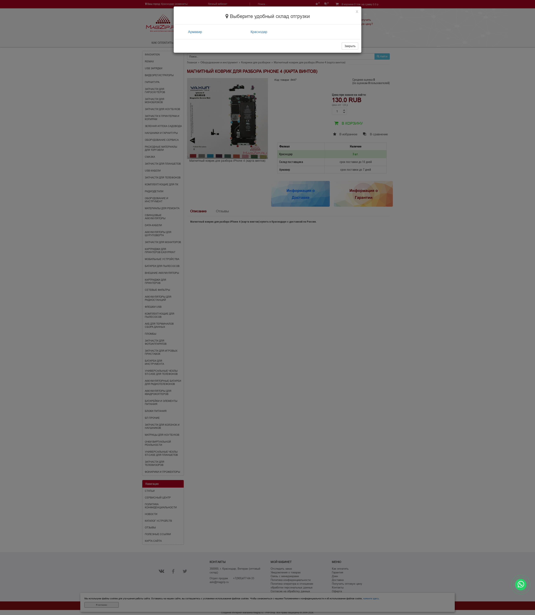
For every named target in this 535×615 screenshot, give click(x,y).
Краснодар (259, 32)
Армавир (195, 32)
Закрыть (349, 46)
